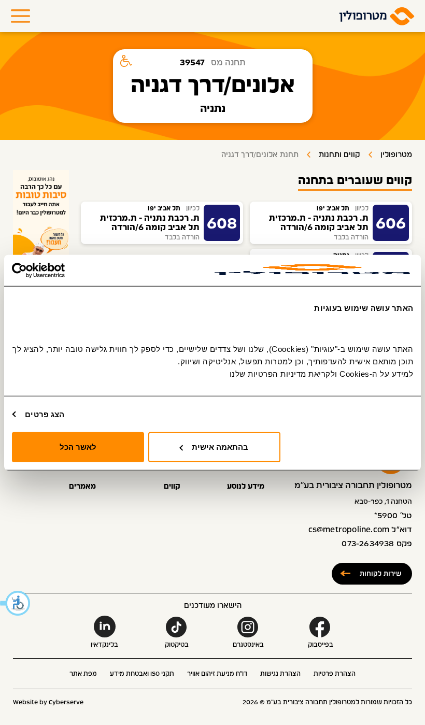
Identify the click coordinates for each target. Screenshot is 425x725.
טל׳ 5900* (393, 516)
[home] (377, 16)
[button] (15, 603)
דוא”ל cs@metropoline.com (360, 530)
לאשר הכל (78, 447)
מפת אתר (83, 674)
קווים (172, 486)
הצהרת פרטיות (335, 674)
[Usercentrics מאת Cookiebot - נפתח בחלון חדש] (57, 270)
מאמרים (82, 486)
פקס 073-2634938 (377, 544)
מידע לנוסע (245, 486)
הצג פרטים (44, 413)
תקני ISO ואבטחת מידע (142, 674)
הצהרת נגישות (280, 674)
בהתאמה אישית (220, 447)
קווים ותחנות (339, 155)
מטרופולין (396, 155)
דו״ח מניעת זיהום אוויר (217, 674)
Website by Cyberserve (48, 702)
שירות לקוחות (381, 573)
